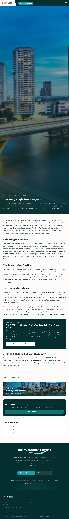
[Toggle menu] (66, 3)
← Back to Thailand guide (11, 377)
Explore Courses (26, 473)
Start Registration (26, 3)
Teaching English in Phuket (13, 432)
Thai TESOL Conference (52, 358)
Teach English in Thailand (14, 195)
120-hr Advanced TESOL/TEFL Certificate (15, 516)
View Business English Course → (21, 344)
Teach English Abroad (42, 516)
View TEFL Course (34, 412)
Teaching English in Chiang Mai (15, 426)
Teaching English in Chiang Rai (14, 429)
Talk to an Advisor (43, 473)
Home (4, 195)
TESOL (20, 358)
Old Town (59, 277)
